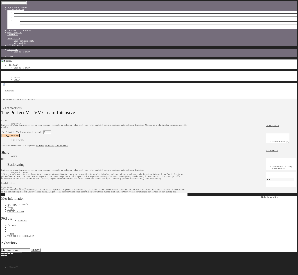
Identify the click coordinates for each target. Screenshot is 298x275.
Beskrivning (16, 164)
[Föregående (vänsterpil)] (2, 255)
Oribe (17, 18)
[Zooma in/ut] (2, 253)
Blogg (10, 207)
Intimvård (49, 146)
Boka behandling (269, 197)
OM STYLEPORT (15, 212)
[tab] (97, 164)
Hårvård (19, 12)
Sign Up (17, 80)
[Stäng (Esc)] (12, 253)
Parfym (24, 23)
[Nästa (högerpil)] (5, 255)
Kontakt (11, 209)
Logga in (11, 56)
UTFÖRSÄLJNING (22, 20)
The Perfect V (61, 146)
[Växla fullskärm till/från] (5, 253)
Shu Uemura (20, 15)
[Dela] (8, 253)
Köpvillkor (12, 205)
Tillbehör (25, 25)
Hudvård (40, 146)
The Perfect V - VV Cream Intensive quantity (22, 132)
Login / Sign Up (15, 45)
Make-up (24, 28)
